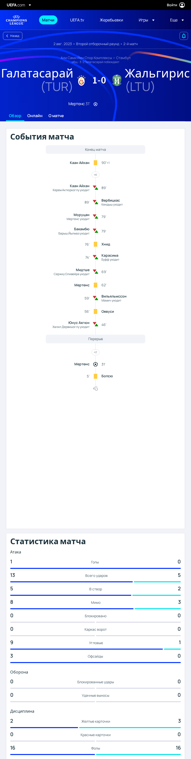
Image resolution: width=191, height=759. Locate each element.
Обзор (15, 116)
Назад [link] (14, 36)
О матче (56, 116)
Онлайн (35, 116)
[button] (147, 20)
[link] (48, 20)
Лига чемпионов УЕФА (16, 20)
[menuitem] (50, 20)
